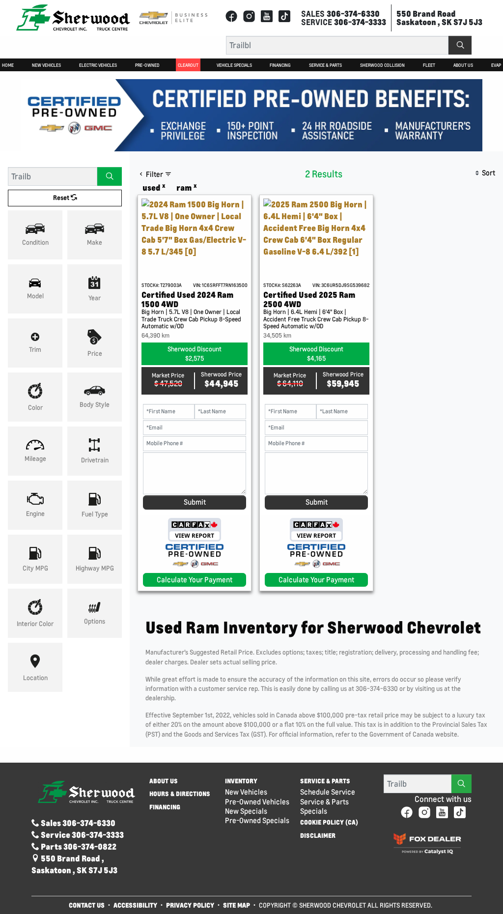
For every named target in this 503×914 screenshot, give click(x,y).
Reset (62, 197)
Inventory (241, 781)
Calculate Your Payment (194, 579)
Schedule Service (327, 792)
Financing (164, 807)
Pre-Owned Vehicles (257, 801)
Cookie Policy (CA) (329, 822)
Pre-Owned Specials (257, 820)
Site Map (237, 905)
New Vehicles (246, 792)
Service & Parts (325, 781)
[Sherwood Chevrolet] (73, 17)
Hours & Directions (179, 794)
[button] (8, 64)
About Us (163, 781)
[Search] (460, 45)
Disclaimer (317, 835)
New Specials (246, 811)
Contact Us (87, 905)
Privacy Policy (190, 905)
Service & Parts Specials (324, 806)
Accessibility (135, 905)
